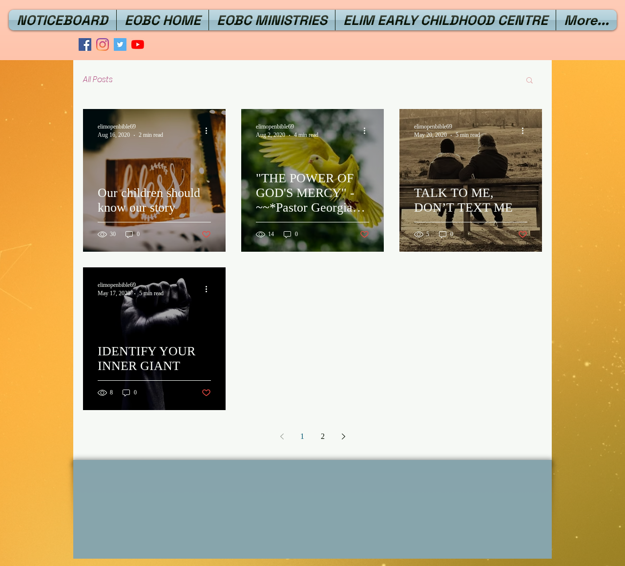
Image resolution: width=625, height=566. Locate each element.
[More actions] (209, 130)
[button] (529, 81)
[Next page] (343, 436)
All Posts (98, 79)
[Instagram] (102, 44)
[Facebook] (85, 44)
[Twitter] (120, 44)
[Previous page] (282, 436)
